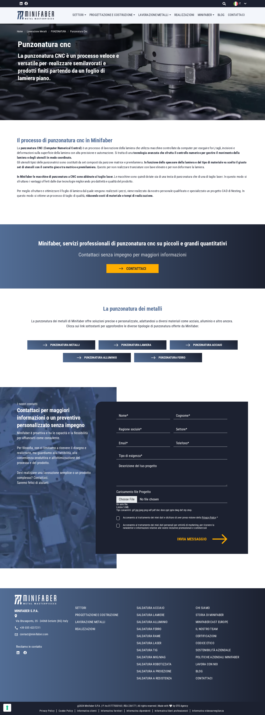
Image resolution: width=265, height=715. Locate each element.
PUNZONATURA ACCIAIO (207, 345)
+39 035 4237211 (30, 627)
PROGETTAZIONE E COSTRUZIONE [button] (110, 15)
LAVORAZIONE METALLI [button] (153, 15)
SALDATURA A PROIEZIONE (154, 671)
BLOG (221, 15)
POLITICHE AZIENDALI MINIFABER (217, 657)
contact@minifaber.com (34, 634)
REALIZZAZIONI (184, 15)
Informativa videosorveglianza (208, 710)
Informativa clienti (87, 710)
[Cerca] (225, 3)
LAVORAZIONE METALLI (90, 622)
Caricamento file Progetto (133, 492)
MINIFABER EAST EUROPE (212, 622)
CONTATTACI (236, 15)
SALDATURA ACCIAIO (150, 608)
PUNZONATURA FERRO (172, 357)
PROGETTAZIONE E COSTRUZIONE (96, 615)
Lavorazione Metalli (37, 31)
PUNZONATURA (58, 31)
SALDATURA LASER (149, 643)
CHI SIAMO (203, 608)
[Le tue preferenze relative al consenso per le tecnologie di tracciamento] (7, 708)
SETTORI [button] (78, 15)
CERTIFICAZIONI (206, 636)
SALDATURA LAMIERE (150, 615)
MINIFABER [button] (205, 15)
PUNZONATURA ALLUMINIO (100, 357)
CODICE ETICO (205, 643)
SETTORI (80, 608)
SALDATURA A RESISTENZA (154, 678)
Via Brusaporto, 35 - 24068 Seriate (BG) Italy (42, 621)
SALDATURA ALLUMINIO (152, 622)
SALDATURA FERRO (149, 629)
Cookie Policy (66, 710)
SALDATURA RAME (148, 636)
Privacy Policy (47, 710)
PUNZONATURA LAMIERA (136, 345)
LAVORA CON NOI (207, 664)
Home (20, 31)
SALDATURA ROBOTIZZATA (154, 664)
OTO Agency (182, 705)
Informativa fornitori (111, 710)
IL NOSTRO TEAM (207, 629)
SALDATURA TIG (147, 650)
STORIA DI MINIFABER (210, 615)
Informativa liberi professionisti (171, 710)
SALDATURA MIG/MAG (151, 657)
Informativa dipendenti (138, 710)
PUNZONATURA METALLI (65, 345)
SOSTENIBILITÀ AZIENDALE (213, 650)
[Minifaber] (37, 15)
